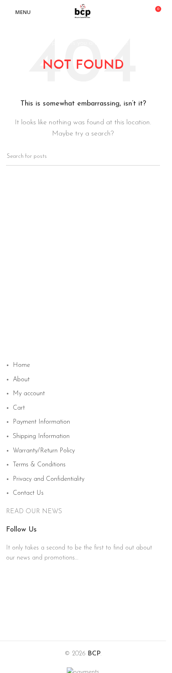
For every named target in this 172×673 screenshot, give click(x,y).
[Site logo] (83, 11)
